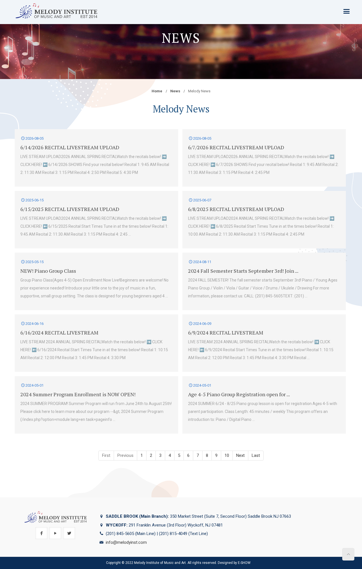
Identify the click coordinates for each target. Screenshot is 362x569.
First (106, 455)
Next (240, 455)
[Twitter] (69, 533)
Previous (125, 455)
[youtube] (55, 533)
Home (157, 91)
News (175, 91)
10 (227, 455)
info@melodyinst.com (126, 542)
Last (256, 455)
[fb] (41, 533)
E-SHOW (244, 563)
